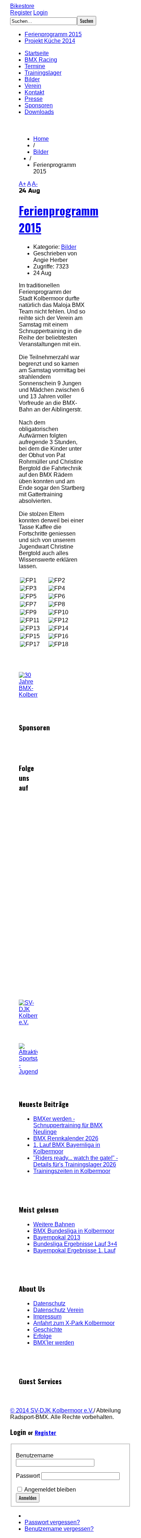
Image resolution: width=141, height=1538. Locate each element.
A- (35, 184)
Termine (35, 66)
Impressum (47, 1316)
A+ (22, 184)
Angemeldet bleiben (50, 1489)
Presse (34, 99)
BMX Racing (41, 60)
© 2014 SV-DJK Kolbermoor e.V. (52, 1410)
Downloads (39, 112)
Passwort (28, 1476)
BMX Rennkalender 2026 (65, 1138)
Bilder (32, 79)
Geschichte (47, 1329)
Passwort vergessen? (52, 1522)
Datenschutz (49, 1303)
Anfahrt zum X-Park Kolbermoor (74, 1323)
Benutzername (35, 1455)
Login (40, 12)
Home (41, 139)
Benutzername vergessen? (59, 1529)
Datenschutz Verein (58, 1310)
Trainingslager (43, 73)
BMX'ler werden (53, 1343)
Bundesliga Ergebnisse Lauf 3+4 (75, 1244)
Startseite (37, 53)
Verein (33, 86)
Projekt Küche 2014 (50, 41)
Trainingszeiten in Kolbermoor (71, 1171)
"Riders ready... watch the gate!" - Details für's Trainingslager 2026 (75, 1161)
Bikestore (22, 6)
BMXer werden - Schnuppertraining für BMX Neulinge (68, 1125)
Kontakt (34, 92)
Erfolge (42, 1336)
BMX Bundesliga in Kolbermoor (73, 1231)
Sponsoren (39, 105)
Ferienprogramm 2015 (53, 34)
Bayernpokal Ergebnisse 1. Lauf (74, 1250)
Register (21, 12)
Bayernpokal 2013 (56, 1237)
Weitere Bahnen (54, 1224)
